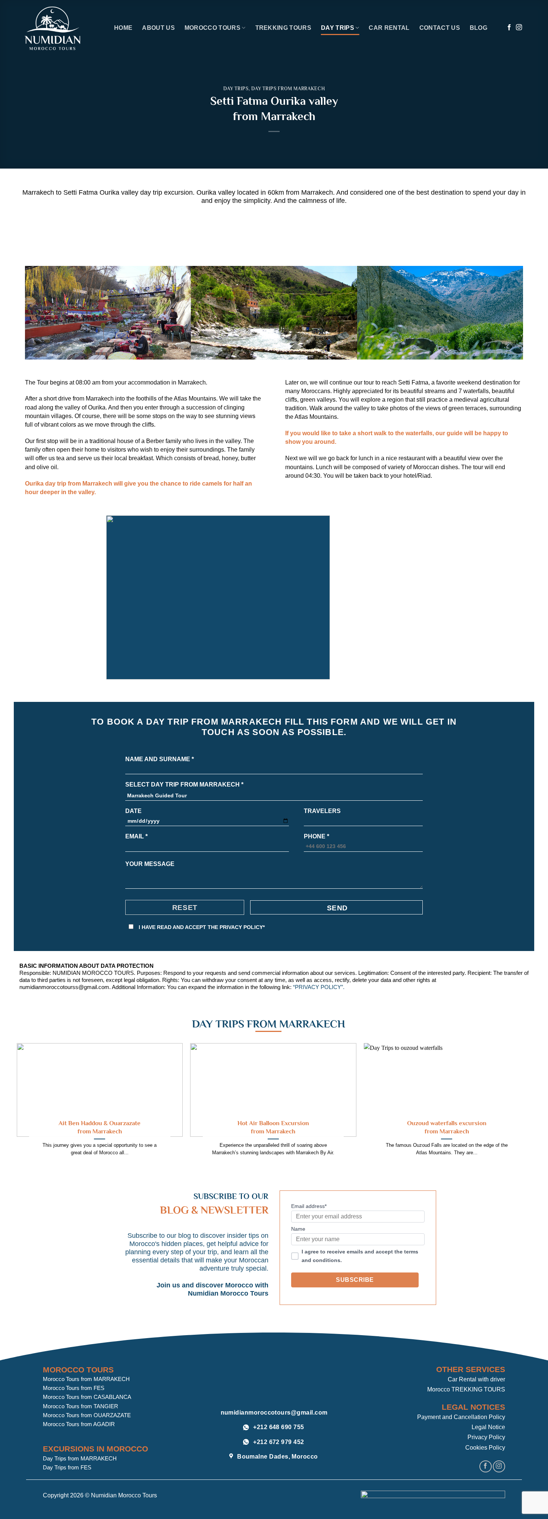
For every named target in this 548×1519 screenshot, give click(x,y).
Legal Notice (488, 1427)
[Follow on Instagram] (519, 27)
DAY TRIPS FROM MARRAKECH (288, 88)
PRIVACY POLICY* (242, 927)
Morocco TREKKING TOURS (466, 1389)
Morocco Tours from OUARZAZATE (87, 1415)
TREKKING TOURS (283, 28)
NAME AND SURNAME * (159, 759)
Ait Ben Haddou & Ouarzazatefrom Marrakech (100, 1127)
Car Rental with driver (476, 1379)
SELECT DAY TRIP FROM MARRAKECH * (184, 784)
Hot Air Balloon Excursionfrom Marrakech (273, 1127)
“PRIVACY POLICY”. (318, 987)
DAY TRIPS (337, 28)
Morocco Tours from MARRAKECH (86, 1379)
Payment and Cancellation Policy (461, 1417)
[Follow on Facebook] (509, 27)
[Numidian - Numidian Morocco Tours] (63, 28)
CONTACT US (439, 28)
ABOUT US (158, 28)
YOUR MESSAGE (149, 864)
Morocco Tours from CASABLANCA (87, 1397)
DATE (133, 811)
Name (298, 1229)
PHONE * (316, 836)
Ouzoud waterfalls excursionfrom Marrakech (446, 1127)
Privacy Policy (486, 1437)
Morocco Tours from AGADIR (79, 1424)
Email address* (309, 1206)
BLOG (478, 28)
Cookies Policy (485, 1447)
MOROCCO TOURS (212, 28)
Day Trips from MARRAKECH (80, 1458)
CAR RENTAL (389, 28)
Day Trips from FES (67, 1467)
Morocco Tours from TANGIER (80, 1406)
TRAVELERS (322, 811)
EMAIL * (136, 836)
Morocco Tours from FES (73, 1388)
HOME (123, 28)
